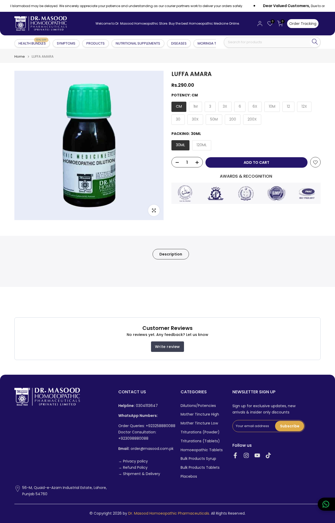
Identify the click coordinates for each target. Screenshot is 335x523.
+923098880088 (133, 438)
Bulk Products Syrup (198, 458)
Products (95, 43)
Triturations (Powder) (200, 432)
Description (170, 254)
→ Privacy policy (133, 461)
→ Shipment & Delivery (139, 473)
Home (19, 56)
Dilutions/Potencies (198, 405)
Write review (167, 346)
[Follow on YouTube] (257, 455)
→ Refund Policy (133, 467)
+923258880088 (160, 425)
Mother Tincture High (200, 414)
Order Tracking (302, 23)
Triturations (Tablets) (200, 441)
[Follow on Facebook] (235, 455)
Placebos (189, 476)
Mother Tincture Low (199, 423)
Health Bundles (32, 43)
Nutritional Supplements (138, 43)
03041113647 (138, 405)
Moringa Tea (209, 43)
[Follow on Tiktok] (268, 455)
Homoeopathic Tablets (202, 450)
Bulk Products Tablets (200, 467)
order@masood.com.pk (146, 448)
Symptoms (66, 43)
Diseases (179, 43)
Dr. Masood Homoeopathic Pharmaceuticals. (169, 513)
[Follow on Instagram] (246, 455)
